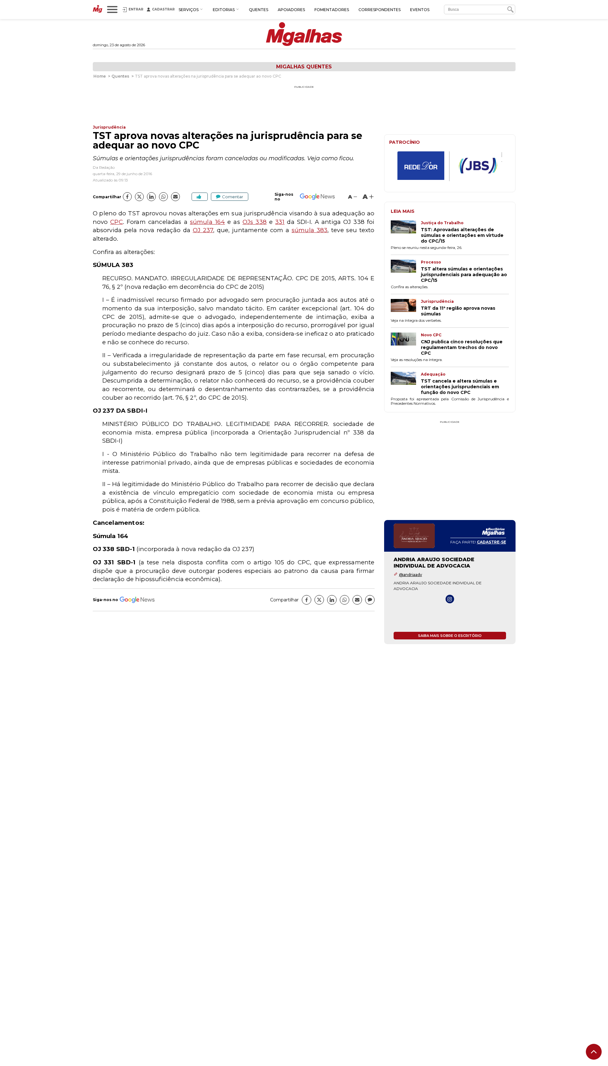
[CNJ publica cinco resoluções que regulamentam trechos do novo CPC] (406, 344)
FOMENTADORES (331, 9)
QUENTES (258, 9)
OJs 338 (255, 221)
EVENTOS (419, 9)
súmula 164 (207, 221)
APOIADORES (291, 9)
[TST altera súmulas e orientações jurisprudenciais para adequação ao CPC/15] (406, 271)
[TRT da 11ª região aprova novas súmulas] (406, 308)
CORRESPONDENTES (379, 9)
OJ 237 (203, 230)
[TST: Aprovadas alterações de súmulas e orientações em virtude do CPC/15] (406, 232)
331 (280, 221)
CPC (116, 221)
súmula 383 (309, 230)
